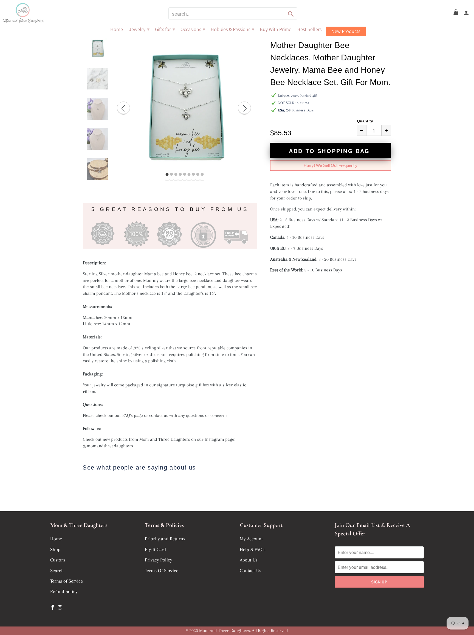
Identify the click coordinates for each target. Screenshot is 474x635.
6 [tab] (189, 174)
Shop (55, 549)
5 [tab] (184, 174)
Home (116, 29)
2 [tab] (171, 174)
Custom (57, 560)
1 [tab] (167, 174)
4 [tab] (180, 174)
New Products (345, 31)
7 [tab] (193, 174)
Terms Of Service (161, 570)
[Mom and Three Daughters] (38, 13)
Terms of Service (66, 581)
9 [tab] (202, 174)
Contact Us (250, 570)
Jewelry (139, 29)
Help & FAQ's (252, 549)
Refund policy (63, 591)
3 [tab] (176, 174)
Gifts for (165, 29)
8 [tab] (198, 174)
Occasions (192, 29)
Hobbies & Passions (232, 29)
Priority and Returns (165, 538)
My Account (251, 538)
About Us (249, 560)
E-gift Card (155, 549)
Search (57, 570)
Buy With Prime (275, 29)
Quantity (365, 121)
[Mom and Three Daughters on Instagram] (61, 607)
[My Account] (467, 13)
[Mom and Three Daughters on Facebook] (53, 607)
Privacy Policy (158, 560)
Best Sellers (309, 29)
